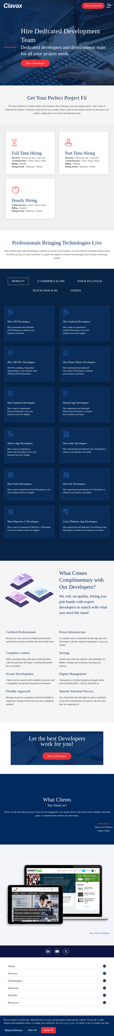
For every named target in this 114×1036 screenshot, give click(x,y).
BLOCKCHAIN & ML (45, 290)
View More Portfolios (99, 933)
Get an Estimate (93, 5)
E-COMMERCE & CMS (51, 281)
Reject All (32, 1030)
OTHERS (76, 290)
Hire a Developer (35, 63)
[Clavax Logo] (13, 5)
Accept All (48, 1030)
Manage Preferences (14, 1030)
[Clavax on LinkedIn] (48, 951)
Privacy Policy (69, 1023)
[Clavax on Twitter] (66, 951)
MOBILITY (18, 281)
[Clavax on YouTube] (57, 951)
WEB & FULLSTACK (89, 281)
